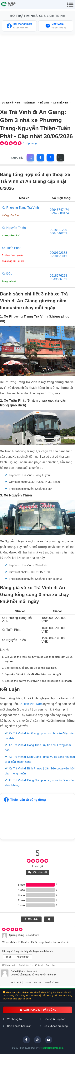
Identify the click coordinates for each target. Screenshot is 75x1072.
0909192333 (58, 252)
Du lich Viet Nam (30, 704)
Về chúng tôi (14, 1019)
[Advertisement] (37, 67)
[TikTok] (37, 1039)
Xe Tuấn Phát (11, 248)
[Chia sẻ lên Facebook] (40, 157)
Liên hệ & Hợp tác (54, 1019)
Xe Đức (7, 273)
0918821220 (58, 230)
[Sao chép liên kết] (60, 157)
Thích (9, 956)
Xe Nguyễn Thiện (14, 227)
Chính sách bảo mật (18, 1025)
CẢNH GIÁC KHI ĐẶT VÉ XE (39, 1009)
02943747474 (59, 209)
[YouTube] (48, 1039)
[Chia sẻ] (30, 157)
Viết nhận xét (39, 872)
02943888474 (59, 213)
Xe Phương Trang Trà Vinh (20, 207)
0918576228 (58, 275)
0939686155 (58, 279)
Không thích (23, 956)
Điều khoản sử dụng (55, 1025)
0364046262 (58, 233)
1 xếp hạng (30, 143)
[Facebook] (26, 1039)
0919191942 (58, 256)
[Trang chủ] (9, 4)
